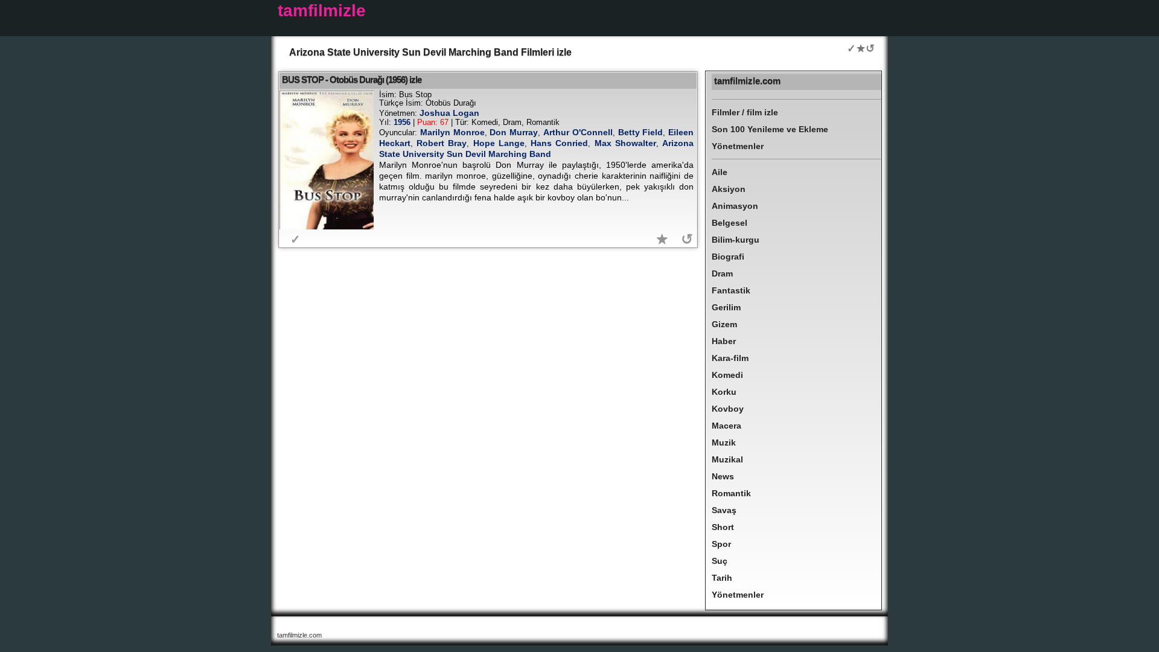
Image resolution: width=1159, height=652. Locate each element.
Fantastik (731, 290)
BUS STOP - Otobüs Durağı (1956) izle (351, 79)
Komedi (727, 375)
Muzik (724, 442)
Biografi (728, 256)
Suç (719, 561)
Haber (724, 341)
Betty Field (640, 132)
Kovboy (728, 409)
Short (723, 527)
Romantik (731, 493)
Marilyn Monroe (452, 132)
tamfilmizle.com (747, 80)
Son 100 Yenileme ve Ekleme (770, 129)
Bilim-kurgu (735, 240)
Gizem (724, 324)
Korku (724, 392)
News (723, 476)
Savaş (724, 510)
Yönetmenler (738, 146)
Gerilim (726, 307)
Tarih (722, 578)
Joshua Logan (449, 113)
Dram (722, 273)
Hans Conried (559, 143)
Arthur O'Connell (578, 132)
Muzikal (727, 459)
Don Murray (514, 132)
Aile (719, 172)
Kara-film (730, 358)
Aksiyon (729, 189)
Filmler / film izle (745, 112)
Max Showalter (625, 143)
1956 (402, 122)
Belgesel (729, 223)
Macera (726, 425)
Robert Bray (442, 143)
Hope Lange (499, 143)
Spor (721, 544)
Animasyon (735, 206)
